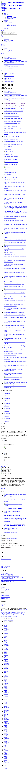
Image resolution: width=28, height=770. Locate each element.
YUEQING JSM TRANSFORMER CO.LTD (11, 9)
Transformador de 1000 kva (19, 614)
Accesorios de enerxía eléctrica (11, 66)
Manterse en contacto (6, 559)
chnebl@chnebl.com (12, 538)
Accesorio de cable (8, 68)
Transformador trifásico (17, 613)
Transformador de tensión (7, 614)
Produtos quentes (23, 609)
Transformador (7, 57)
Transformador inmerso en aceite (8, 612)
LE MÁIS (3, 466)
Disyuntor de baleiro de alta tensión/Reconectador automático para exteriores (15, 62)
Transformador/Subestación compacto (12, 60)
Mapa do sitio (4, 610)
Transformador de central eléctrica (9, 616)
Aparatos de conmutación (10, 58)
